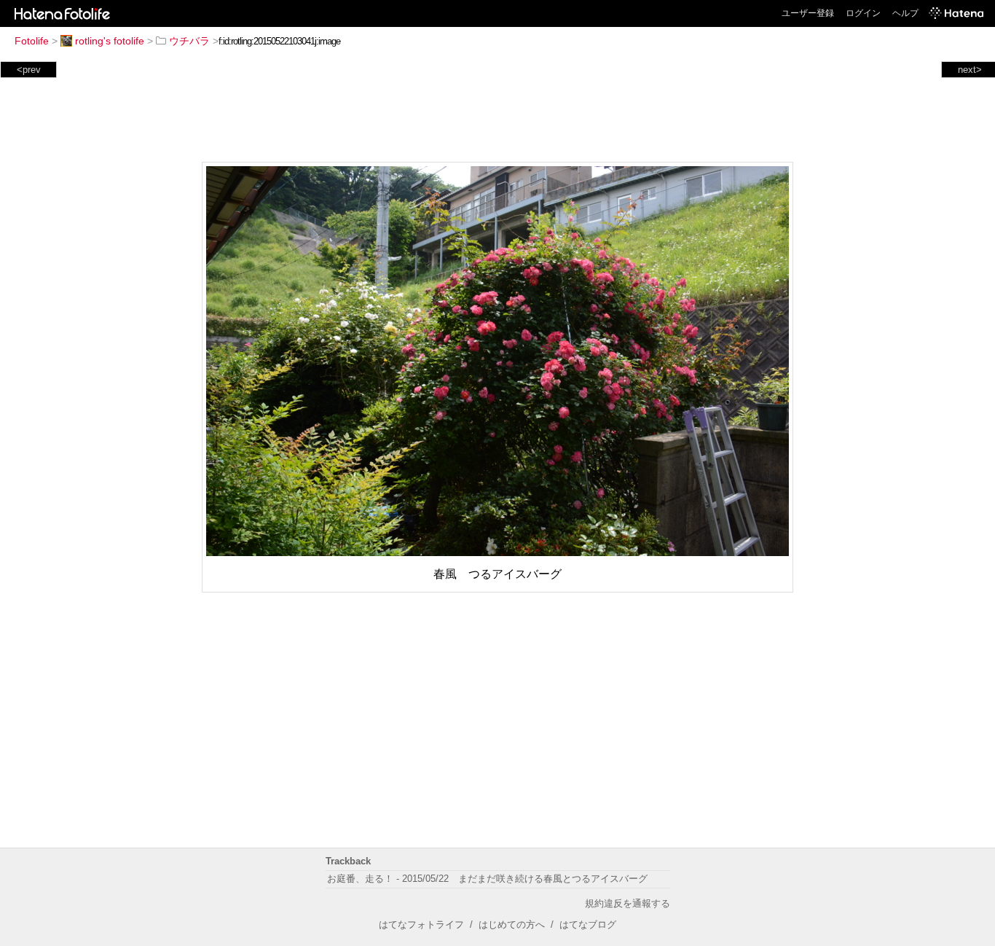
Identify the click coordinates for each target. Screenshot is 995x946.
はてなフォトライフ (421, 924)
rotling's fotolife (109, 41)
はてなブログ (587, 924)
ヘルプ (905, 13)
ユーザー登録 (808, 13)
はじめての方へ (512, 924)
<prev (29, 69)
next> (970, 69)
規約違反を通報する (627, 903)
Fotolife (32, 41)
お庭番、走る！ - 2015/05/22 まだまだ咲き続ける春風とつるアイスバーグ (487, 878)
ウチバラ (189, 41)
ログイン (863, 13)
